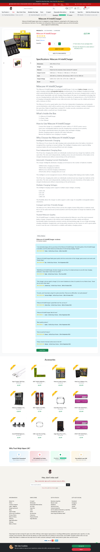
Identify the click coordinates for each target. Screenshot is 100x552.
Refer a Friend (12, 523)
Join (68, 484)
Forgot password (13, 508)
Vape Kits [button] (80, 12)
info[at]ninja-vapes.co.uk (57, 511)
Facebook (74, 501)
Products (39, 30)
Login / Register (13, 506)
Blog (10, 509)
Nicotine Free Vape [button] (33, 12)
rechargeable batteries (57, 91)
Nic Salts (32, 506)
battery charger (82, 89)
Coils (31, 509)
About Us (11, 501)
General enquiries (55, 508)
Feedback (53, 504)
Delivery (11, 518)
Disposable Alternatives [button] (60, 12)
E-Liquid (32, 501)
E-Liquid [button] (48, 12)
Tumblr (73, 506)
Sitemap (11, 522)
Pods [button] (41, 12)
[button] (56, 36)
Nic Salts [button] (72, 12)
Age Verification (13, 520)
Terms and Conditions (14, 513)
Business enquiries (55, 501)
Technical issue (54, 506)
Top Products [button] (5, 12)
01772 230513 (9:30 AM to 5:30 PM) (60, 509)
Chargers (57, 30)
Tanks (31, 511)
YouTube (74, 504)
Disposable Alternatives (36, 504)
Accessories (48, 30)
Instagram (74, 502)
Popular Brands (34, 516)
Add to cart (59, 49)
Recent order (54, 502)
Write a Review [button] (41, 236)
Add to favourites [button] (59, 53)
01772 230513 (79, 4)
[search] (53, 8)
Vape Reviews (33, 518)
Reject (81, 549)
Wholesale (32, 502)
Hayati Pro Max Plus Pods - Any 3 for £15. (49, 1)
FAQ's (10, 502)
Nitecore (42, 40)
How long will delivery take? (58, 513)
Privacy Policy (12, 515)
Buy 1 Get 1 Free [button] (21, 12)
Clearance (32, 515)
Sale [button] (13, 12)
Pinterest (74, 508)
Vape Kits (32, 508)
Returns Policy (13, 516)
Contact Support (13, 504)
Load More (42, 350)
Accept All (81, 546)
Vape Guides (12, 511)
